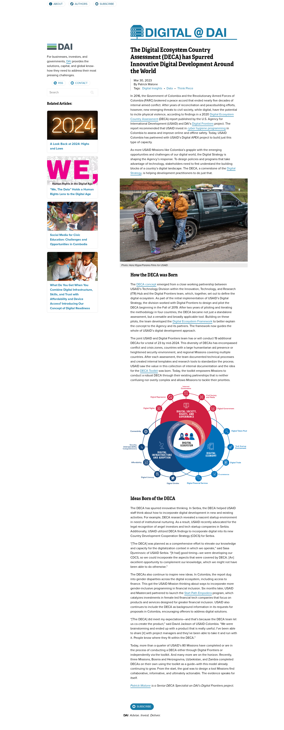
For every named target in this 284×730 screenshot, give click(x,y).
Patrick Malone (140, 686)
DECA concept (146, 284)
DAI (68, 61)
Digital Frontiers (202, 124)
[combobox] (72, 92)
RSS (60, 83)
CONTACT (81, 83)
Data (170, 88)
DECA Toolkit (149, 371)
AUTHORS (80, 4)
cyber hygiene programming (207, 128)
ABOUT (58, 4)
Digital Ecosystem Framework (192, 321)
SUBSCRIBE (106, 4)
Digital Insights (152, 88)
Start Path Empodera (198, 593)
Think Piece (185, 88)
